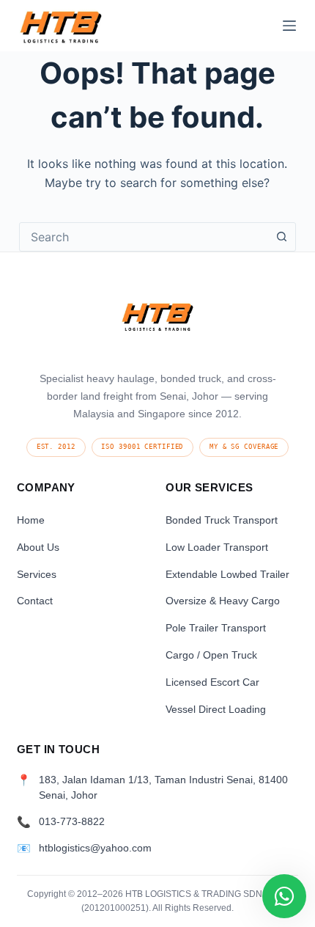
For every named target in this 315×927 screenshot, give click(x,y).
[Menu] (289, 25)
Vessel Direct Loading (216, 709)
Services (36, 574)
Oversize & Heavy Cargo (223, 601)
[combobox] (143, 237)
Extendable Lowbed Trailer (227, 574)
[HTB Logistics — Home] (157, 321)
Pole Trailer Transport (216, 628)
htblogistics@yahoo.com (95, 848)
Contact (35, 601)
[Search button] (281, 237)
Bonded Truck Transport (222, 520)
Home (31, 520)
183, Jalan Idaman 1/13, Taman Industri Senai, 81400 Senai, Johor (163, 787)
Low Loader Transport (217, 547)
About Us (38, 547)
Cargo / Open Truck (211, 655)
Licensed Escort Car (212, 682)
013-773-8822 (72, 821)
